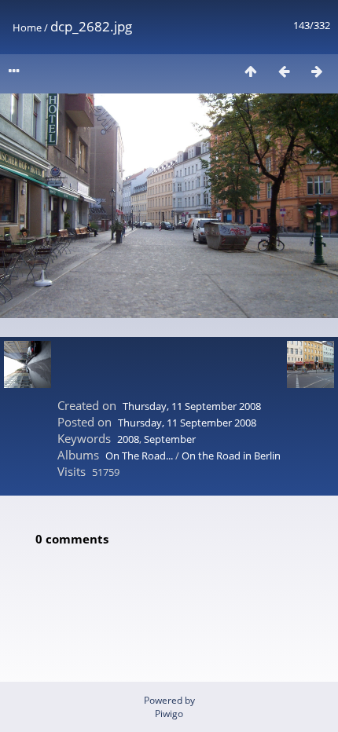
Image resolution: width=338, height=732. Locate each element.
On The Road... (140, 455)
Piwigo (169, 713)
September (170, 439)
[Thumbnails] (250, 71)
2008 (128, 439)
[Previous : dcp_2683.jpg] (283, 71)
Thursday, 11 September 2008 (192, 406)
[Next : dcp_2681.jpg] (316, 71)
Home (27, 27)
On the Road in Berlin (231, 455)
